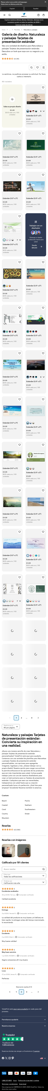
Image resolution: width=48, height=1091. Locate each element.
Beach (4, 801)
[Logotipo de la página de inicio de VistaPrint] (24, 15)
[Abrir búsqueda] (9, 15)
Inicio (3, 29)
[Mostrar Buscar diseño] (31, 67)
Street (27, 814)
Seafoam (28, 805)
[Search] (43, 869)
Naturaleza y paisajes (30, 29)
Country (5, 814)
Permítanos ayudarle (10, 1020)
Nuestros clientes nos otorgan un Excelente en (21, 1051)
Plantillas (17, 29)
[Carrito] (43, 15)
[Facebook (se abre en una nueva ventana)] (3, 1058)
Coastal (5, 805)
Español (35, 8)
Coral (4, 809)
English (12, 8)
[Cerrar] (45, 2)
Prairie (27, 801)
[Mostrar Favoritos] (37, 67)
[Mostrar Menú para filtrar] (43, 67)
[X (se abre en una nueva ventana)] (6, 1058)
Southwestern (30, 809)
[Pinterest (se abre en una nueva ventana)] (13, 1058)
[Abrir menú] (4, 15)
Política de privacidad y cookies (28, 1080)
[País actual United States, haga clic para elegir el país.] (43, 1058)
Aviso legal (22, 1084)
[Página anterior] (9, 717)
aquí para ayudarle (20, 1009)
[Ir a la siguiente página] (38, 991)
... (9, 30)
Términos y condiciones (10, 1084)
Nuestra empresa (8, 1026)
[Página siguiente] (38, 717)
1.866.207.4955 (7, 1080)
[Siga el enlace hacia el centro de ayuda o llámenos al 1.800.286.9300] (38, 15)
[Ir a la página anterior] (9, 991)
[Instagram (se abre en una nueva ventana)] (9, 1058)
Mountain (5, 818)
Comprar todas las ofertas (24, 24)
